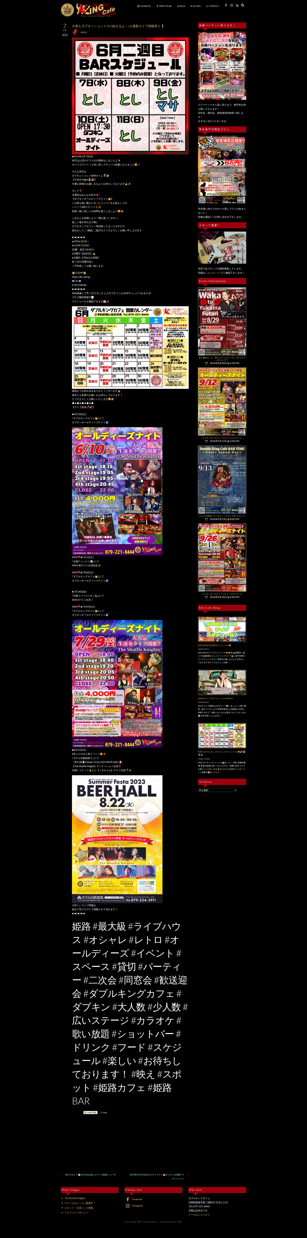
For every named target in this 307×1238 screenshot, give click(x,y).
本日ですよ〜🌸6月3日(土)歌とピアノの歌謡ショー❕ (90, 1174)
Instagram (137, 1205)
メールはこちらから (199, 1214)
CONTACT (214, 6)
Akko (84, 32)
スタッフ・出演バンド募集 (78, 1207)
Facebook (136, 1199)
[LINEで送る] (90, 1112)
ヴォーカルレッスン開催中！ (80, 1203)
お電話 (208, 121)
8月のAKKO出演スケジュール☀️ (214, 645)
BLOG (182, 6)
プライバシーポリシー (76, 1212)
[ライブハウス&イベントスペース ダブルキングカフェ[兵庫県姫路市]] (88, 16)
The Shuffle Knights (74, 1198)
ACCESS (196, 6)
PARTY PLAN (165, 6)
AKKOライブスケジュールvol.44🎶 (215, 698)
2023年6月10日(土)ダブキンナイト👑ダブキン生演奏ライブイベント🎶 (157, 1176)
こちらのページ (213, 272)
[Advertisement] (125, 1148)
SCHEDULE (145, 6)
